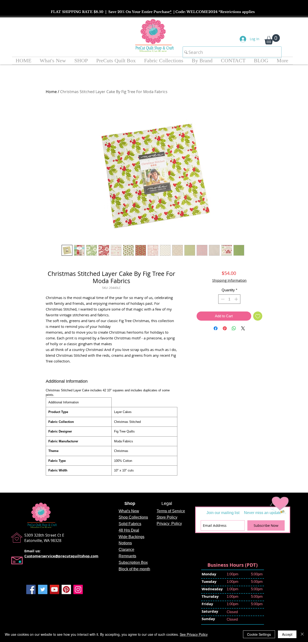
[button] (272, 39)
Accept (287, 634)
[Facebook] (31, 589)
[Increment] (236, 311)
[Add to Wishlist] (258, 328)
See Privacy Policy (194, 634)
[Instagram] (78, 589)
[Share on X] (243, 341)
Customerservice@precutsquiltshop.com (61, 556)
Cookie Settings (259, 634)
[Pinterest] (66, 589)
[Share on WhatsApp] (234, 341)
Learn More (219, 292)
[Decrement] (222, 311)
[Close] (302, 634)
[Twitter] (42, 589)
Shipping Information (229, 280)
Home (51, 91)
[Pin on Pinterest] (225, 341)
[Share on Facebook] (215, 341)
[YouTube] (54, 589)
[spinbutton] (229, 311)
